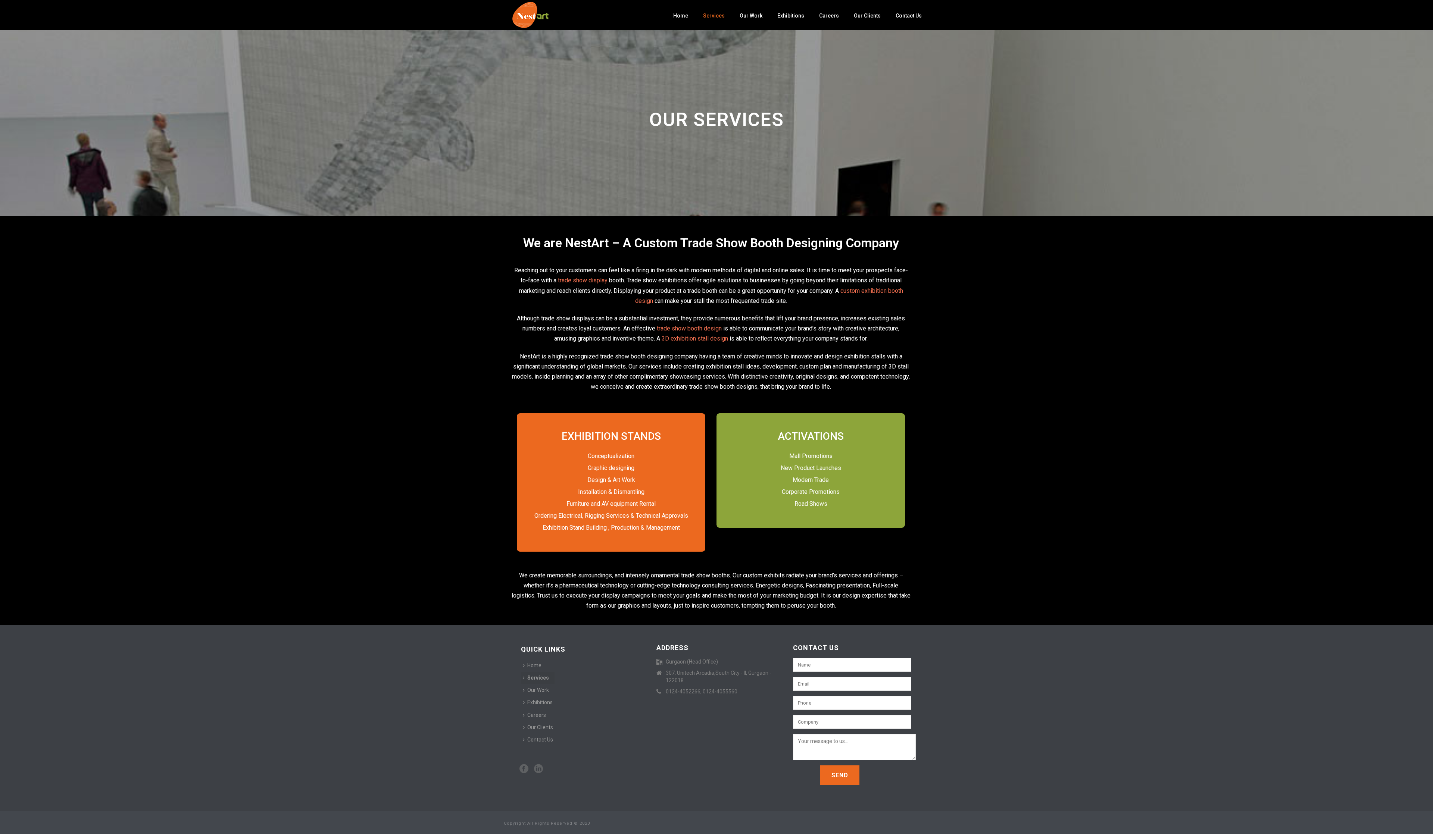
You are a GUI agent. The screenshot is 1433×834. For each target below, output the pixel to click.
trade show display (583, 280)
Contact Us (909, 16)
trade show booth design (689, 328)
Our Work (751, 16)
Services (714, 16)
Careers (829, 16)
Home (680, 16)
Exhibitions (790, 16)
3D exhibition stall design (695, 338)
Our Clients (867, 16)
